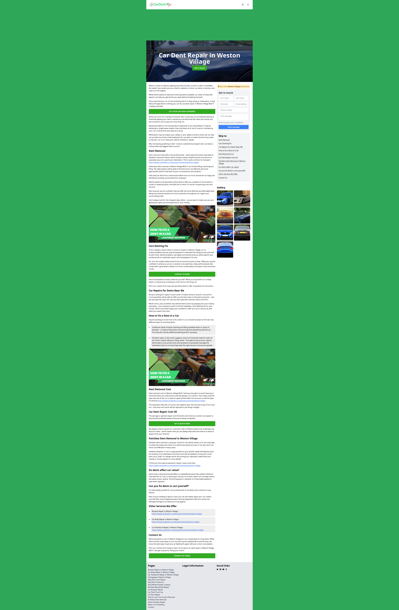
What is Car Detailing (156, 604)
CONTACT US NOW (182, 274)
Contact (151, 607)
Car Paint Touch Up (155, 592)
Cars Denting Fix (225, 143)
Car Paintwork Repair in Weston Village (163, 575)
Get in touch (199, 68)
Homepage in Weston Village (159, 577)
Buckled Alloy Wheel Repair (158, 587)
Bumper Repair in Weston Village (161, 570)
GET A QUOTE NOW (182, 423)
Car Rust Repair (154, 595)
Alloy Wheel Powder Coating (159, 585)
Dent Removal (224, 140)
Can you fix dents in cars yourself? (232, 170)
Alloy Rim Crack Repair (157, 580)
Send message (234, 127)
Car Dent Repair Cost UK (228, 157)
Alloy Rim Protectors (156, 582)
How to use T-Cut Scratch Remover (161, 597)
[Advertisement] (208, 24)
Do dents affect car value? (229, 167)
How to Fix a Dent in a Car (229, 150)
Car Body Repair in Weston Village (161, 572)
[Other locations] (243, 4)
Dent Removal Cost (226, 154)
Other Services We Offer (228, 174)
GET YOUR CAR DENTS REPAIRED (182, 111)
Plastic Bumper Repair (156, 602)
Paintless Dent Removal (157, 599)
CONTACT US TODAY (182, 556)
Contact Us (223, 178)
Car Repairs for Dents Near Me (231, 147)
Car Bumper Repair (155, 590)
